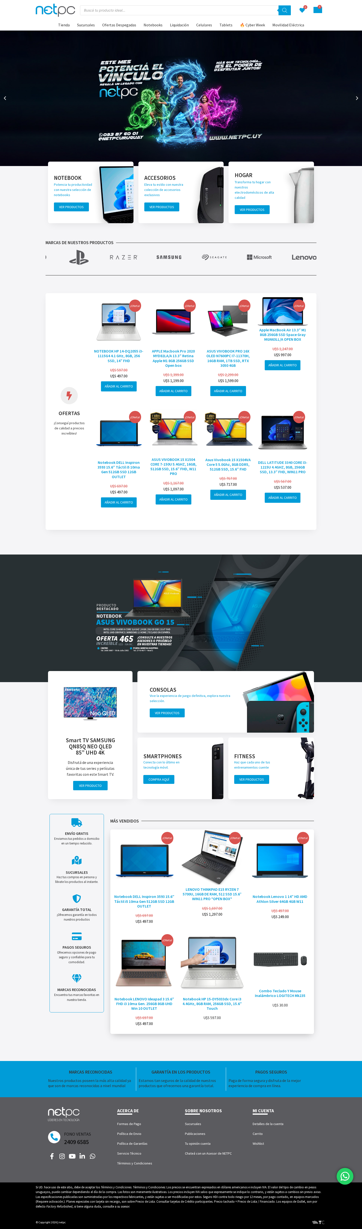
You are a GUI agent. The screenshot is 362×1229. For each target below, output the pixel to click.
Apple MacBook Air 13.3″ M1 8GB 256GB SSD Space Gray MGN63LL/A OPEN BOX (282, 334)
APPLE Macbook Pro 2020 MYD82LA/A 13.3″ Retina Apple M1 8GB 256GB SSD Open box (173, 358)
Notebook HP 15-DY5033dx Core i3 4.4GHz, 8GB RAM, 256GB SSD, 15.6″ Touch (212, 1003)
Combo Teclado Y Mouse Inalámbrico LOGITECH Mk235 (280, 993)
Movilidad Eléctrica (288, 24)
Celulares (204, 24)
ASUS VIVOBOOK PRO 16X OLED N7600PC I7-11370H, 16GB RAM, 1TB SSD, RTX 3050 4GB (228, 358)
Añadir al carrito (119, 386)
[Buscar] (285, 10)
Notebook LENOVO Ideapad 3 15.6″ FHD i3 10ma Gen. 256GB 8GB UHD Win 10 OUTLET (144, 1003)
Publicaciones (195, 1133)
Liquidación (179, 24)
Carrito (258, 1133)
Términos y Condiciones (134, 1163)
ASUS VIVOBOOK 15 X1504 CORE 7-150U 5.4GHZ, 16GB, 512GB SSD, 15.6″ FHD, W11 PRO (173, 466)
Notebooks (153, 24)
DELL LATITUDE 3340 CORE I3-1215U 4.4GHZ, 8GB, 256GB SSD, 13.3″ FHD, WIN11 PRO (282, 467)
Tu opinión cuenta (198, 1143)
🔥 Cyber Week (252, 24)
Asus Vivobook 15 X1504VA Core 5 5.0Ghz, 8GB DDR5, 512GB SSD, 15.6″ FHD (228, 464)
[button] (4, 98)
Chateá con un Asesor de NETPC (208, 1153)
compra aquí (158, 779)
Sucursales (86, 24)
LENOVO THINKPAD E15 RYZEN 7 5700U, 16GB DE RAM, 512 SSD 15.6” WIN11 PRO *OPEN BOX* (212, 894)
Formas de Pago (129, 1124)
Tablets (225, 24)
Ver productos (71, 207)
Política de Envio (129, 1133)
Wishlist (258, 1143)
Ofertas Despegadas (119, 24)
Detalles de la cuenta (268, 1124)
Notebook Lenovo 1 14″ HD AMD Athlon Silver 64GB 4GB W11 (280, 899)
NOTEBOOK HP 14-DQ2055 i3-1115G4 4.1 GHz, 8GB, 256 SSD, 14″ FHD (118, 356)
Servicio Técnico (129, 1153)
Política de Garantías (132, 1143)
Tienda (64, 24)
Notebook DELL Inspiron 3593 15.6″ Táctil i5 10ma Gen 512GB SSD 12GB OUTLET (119, 469)
